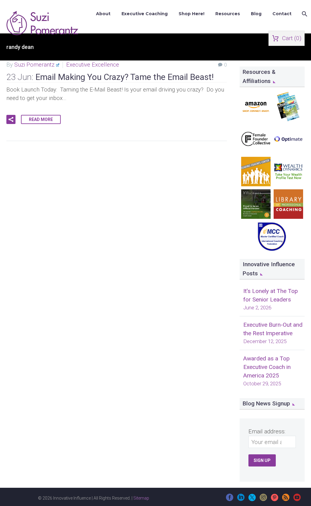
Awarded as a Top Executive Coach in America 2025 (267, 367)
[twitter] (252, 499)
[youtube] (297, 499)
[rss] (285, 499)
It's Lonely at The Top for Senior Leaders (270, 295)
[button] (10, 119)
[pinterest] (274, 499)
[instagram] (263, 499)
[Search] (304, 14)
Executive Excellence (92, 64)
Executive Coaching (144, 13)
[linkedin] (240, 499)
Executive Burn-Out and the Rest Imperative (272, 329)
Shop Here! (191, 13)
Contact (282, 13)
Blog (256, 13)
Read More (41, 119)
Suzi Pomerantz (34, 64)
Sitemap (141, 498)
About (103, 13)
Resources (227, 13)
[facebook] (229, 499)
